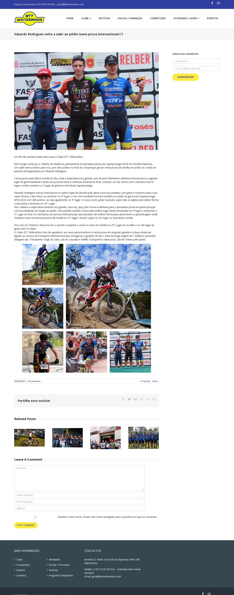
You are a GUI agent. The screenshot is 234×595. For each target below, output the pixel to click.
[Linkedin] (135, 399)
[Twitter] (129, 399)
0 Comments (34, 381)
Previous (146, 381)
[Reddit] (141, 399)
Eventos (20, 570)
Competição (23, 564)
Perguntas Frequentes (61, 575)
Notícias (53, 570)
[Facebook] (212, 3)
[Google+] (147, 399)
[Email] (218, 3)
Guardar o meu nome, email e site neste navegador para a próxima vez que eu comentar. (107, 516)
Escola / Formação (59, 564)
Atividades (54, 559)
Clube (19, 559)
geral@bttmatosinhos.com (71, 4)
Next (155, 381)
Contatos (21, 575)
